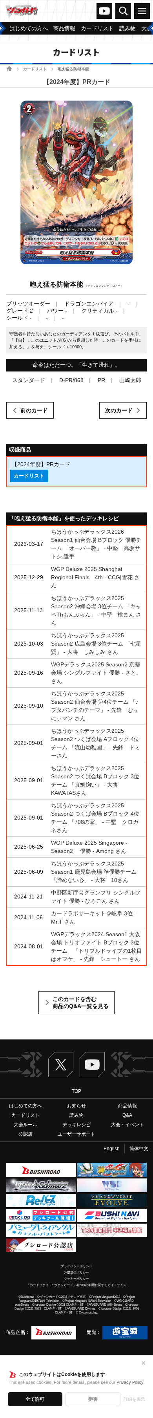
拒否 (93, 1399)
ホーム (9, 68)
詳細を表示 (134, 1399)
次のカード (119, 410)
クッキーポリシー (76, 1279)
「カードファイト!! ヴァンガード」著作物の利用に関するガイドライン (76, 1285)
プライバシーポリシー (76, 1266)
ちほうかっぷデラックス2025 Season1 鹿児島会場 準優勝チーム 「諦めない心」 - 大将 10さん (94, 871)
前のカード (34, 410)
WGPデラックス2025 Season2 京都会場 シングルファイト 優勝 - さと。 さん (96, 672)
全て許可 (35, 1399)
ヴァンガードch (104, 11)
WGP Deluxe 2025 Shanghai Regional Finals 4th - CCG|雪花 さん (95, 577)
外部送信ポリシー (76, 1272)
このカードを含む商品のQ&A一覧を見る (81, 1002)
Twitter (60, 1064)
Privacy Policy (130, 1382)
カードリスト (35, 69)
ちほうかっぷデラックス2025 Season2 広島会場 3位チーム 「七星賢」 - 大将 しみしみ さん (96, 643)
